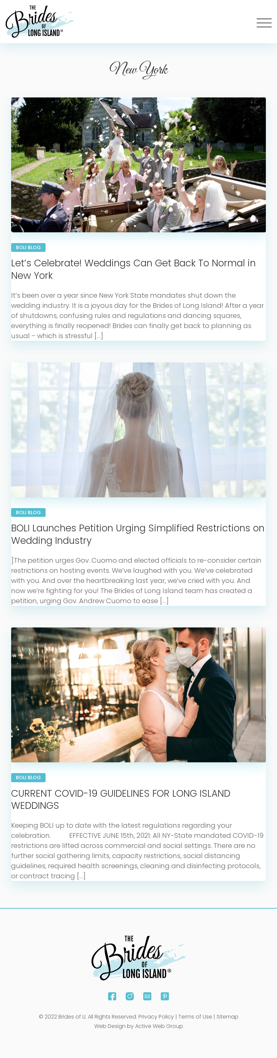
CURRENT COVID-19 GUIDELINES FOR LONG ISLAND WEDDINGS (120, 799)
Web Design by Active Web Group (138, 1026)
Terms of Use (195, 1017)
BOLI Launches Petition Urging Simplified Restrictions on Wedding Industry (138, 534)
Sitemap (227, 1017)
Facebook (112, 996)
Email (147, 996)
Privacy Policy (156, 1017)
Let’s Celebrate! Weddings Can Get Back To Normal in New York (133, 269)
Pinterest (165, 996)
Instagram (130, 996)
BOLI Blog (28, 247)
